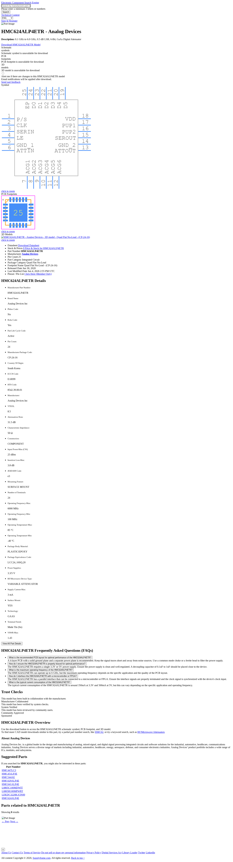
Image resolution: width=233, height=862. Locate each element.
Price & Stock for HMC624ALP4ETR (43, 248)
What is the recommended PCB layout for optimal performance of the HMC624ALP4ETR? (50, 657)
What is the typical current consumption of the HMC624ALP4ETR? (39, 682)
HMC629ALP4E (10, 780)
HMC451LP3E (9, 773)
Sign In (5, 21)
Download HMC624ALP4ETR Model (20, 44)
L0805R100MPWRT (12, 791)
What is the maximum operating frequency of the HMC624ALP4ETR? (40, 670)
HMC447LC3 (9, 770)
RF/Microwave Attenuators (151, 732)
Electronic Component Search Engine (20, 2)
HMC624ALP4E (10, 798)
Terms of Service (32, 852)
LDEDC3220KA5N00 (13, 794)
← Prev (6, 821)
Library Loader (129, 852)
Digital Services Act (112, 852)
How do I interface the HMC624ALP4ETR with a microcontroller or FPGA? (43, 676)
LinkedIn (150, 852)
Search (6, 12)
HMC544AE (8, 777)
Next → (14, 821)
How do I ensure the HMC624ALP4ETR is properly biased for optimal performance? (47, 664)
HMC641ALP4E (10, 784)
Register (13, 21)
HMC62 (99, 732)
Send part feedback (10, 82)
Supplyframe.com (41, 858)
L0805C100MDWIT (12, 787)
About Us (6, 852)
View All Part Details (12, 643)
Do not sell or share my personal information (63, 852)
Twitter (141, 852)
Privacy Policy (93, 852)
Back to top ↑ (78, 858)
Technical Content (10, 15)
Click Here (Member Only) (38, 274)
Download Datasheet (28, 245)
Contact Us (17, 852)
